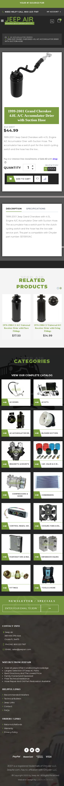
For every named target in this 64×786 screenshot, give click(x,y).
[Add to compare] (45, 179)
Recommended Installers (16, 695)
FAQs (6, 710)
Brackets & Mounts (19, 464)
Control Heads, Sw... (20, 526)
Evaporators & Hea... (20, 557)
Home (6, 37)
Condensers (48, 495)
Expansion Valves (50, 557)
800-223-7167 (31, 12)
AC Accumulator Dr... (20, 433)
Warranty (8, 728)
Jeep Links (9, 702)
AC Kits (45, 402)
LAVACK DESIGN (45, 779)
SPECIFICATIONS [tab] (35, 208)
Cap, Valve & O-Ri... (50, 464)
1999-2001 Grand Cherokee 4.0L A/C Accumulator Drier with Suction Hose (31, 115)
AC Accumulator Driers (21, 37)
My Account (53, 12)
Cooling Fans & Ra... (51, 526)
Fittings (14, 588)
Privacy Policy (11, 732)
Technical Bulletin (12, 698)
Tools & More (48, 588)
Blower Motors (50, 433)
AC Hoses (14, 402)
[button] (58, 288)
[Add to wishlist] (37, 179)
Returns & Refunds (13, 724)
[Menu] (2, 21)
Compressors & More (20, 495)
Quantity (12, 167)
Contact (8, 706)
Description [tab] (14, 208)
